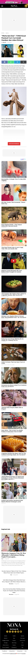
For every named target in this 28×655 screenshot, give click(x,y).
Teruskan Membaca (14, 143)
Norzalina (11, 583)
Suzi (2, 558)
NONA (2, 33)
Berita (7, 33)
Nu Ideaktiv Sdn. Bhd (13, 653)
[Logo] (14, 625)
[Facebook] (7, 632)
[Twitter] (13, 632)
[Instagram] (10, 632)
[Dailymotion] (21, 632)
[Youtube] (18, 632)
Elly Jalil (4, 42)
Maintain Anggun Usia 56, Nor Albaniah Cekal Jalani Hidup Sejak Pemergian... (13, 555)
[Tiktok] (15, 632)
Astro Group (23, 653)
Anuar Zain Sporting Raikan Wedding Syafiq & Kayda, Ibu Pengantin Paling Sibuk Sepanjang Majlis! (14, 590)
